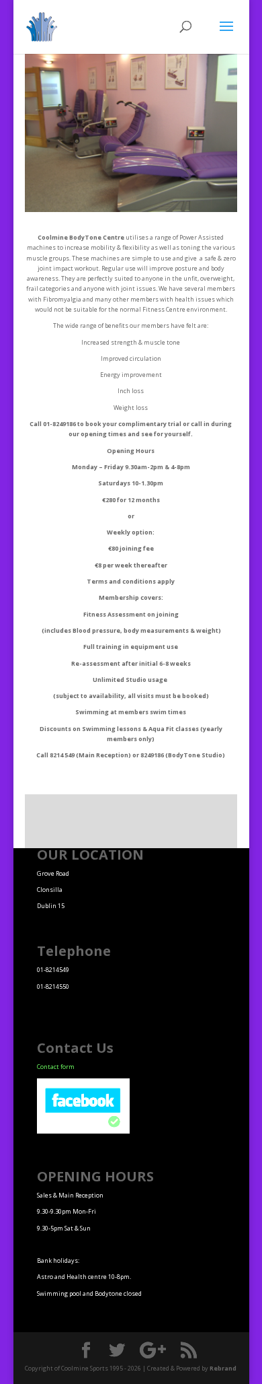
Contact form (56, 1066)
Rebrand (223, 1368)
